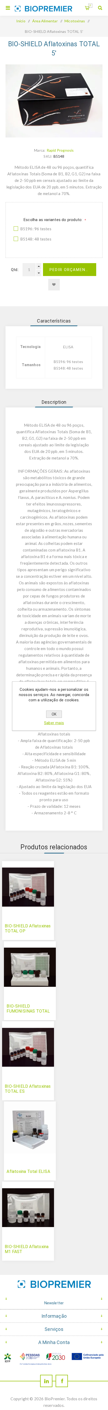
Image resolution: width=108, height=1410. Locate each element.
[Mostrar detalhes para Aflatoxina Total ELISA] (30, 1127)
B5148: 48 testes (35, 239)
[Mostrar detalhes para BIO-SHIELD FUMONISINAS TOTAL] (30, 967)
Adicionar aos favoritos (54, 284)
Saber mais (54, 723)
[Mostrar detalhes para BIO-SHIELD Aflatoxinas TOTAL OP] (28, 887)
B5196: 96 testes (35, 228)
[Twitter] (46, 1381)
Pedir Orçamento (71, 269)
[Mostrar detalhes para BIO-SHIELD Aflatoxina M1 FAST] (28, 1208)
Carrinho (90, 5)
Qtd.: (15, 269)
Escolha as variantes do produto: (54, 219)
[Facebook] (62, 1381)
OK (54, 714)
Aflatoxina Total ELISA (28, 1171)
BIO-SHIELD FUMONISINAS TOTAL (28, 1009)
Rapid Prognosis (60, 150)
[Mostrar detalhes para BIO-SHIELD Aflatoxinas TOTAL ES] (28, 1047)
